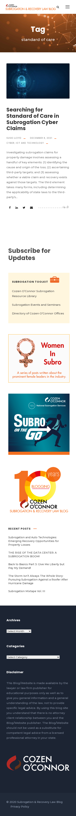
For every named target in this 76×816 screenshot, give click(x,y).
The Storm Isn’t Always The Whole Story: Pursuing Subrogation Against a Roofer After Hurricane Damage (38, 579)
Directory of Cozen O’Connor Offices (38, 313)
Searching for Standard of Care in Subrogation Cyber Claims (32, 119)
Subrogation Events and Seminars (36, 304)
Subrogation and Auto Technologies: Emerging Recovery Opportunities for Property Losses (33, 541)
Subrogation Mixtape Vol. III (26, 591)
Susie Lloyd (13, 138)
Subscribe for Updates (29, 254)
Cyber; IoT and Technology (25, 142)
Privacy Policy (20, 806)
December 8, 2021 (41, 138)
